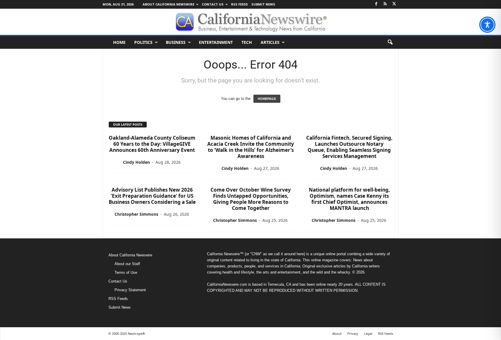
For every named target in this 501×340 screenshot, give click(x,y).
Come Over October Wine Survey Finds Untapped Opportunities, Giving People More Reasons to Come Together (250, 198)
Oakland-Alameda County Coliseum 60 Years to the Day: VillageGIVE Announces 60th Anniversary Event (152, 143)
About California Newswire (168, 4)
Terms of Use (126, 272)
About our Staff (127, 264)
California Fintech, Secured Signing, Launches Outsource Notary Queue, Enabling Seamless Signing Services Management (349, 146)
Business (176, 42)
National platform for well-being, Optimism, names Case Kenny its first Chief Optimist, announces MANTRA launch (349, 198)
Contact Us (213, 4)
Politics (143, 42)
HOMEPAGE (267, 98)
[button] (390, 42)
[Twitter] (394, 4)
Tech (247, 42)
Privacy (352, 333)
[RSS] (385, 4)
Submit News (263, 4)
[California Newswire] (250, 22)
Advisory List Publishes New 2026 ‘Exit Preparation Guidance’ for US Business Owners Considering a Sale (152, 195)
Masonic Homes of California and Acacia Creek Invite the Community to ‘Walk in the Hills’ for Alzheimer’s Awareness (250, 146)
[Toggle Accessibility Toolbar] (487, 24)
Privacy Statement (130, 290)
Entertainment (216, 42)
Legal (368, 333)
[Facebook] (376, 4)
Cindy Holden (136, 162)
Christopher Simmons (136, 214)
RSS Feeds (239, 4)
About (337, 333)
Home (119, 42)
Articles (270, 42)
